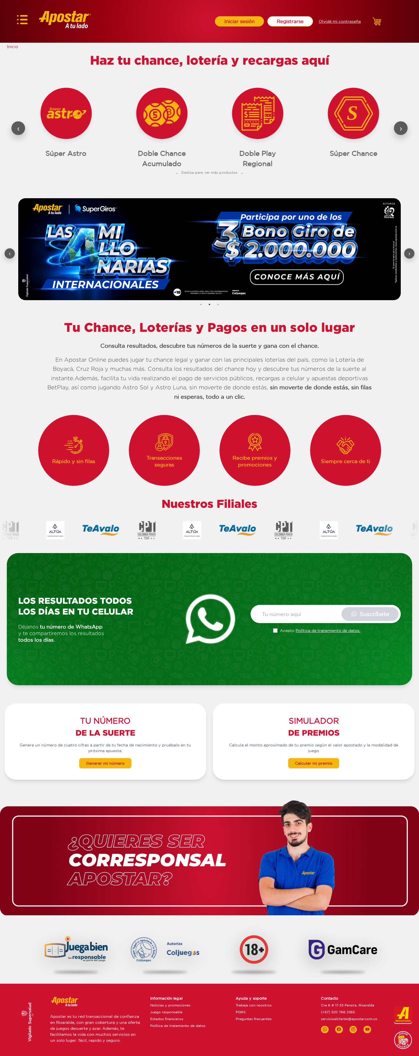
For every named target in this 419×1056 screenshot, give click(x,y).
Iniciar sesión (239, 21)
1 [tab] (201, 304)
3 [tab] (218, 304)
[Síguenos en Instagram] (353, 1029)
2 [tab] (209, 304)
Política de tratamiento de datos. (328, 630)
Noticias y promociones (170, 1005)
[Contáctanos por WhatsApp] (324, 1029)
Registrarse (290, 21)
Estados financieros (166, 1019)
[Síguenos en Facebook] (339, 1029)
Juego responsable (166, 1012)
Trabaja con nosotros (254, 1005)
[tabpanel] (209, 249)
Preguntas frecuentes (254, 1019)
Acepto (320, 630)
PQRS (241, 1012)
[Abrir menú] (22, 21)
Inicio (12, 46)
